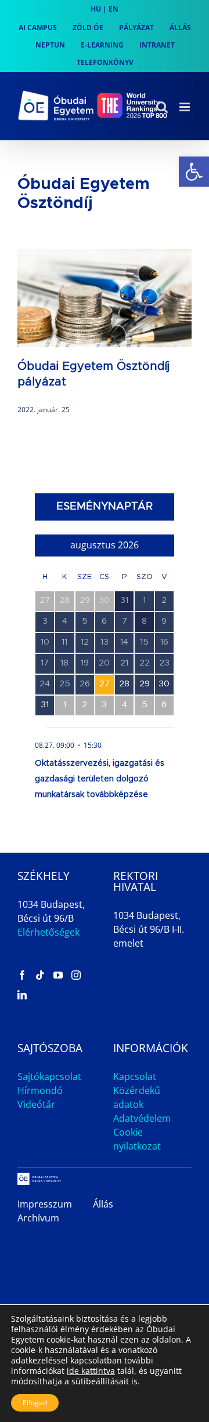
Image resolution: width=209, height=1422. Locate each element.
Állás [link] (103, 1204)
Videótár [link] (36, 1104)
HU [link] (96, 9)
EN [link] (113, 9)
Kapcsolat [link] (134, 1076)
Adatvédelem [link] (142, 1118)
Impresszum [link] (44, 1204)
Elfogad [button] (35, 1403)
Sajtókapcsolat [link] (49, 1076)
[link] (194, 172)
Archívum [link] (38, 1218)
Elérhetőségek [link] (48, 932)
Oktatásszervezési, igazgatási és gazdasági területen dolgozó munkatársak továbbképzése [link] (99, 779)
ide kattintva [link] (91, 1370)
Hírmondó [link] (40, 1090)
